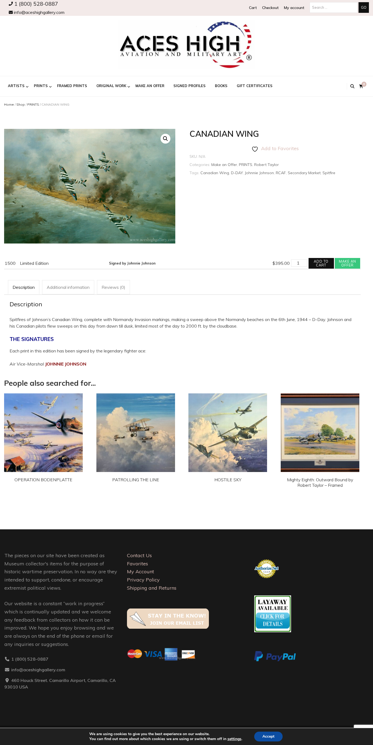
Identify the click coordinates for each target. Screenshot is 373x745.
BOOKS (221, 86)
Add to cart (321, 263)
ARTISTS (16, 86)
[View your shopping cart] (361, 86)
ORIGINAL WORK (111, 86)
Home (9, 104)
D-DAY (237, 172)
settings (234, 739)
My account (294, 7)
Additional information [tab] (68, 287)
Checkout (270, 7)
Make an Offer (149, 86)
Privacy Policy (143, 580)
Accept (268, 736)
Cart (253, 7)
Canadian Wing (214, 172)
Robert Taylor (266, 164)
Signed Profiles (189, 86)
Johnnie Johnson (259, 172)
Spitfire (328, 172)
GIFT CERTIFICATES (255, 86)
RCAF (281, 172)
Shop (20, 104)
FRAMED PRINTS (72, 86)
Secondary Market (304, 172)
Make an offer (347, 263)
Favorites (137, 563)
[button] (165, 139)
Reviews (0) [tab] (113, 287)
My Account (140, 571)
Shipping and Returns (151, 588)
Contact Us (139, 555)
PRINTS (41, 86)
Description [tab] (24, 287)
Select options (43, 428)
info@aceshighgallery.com (38, 12)
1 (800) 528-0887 (35, 4)
